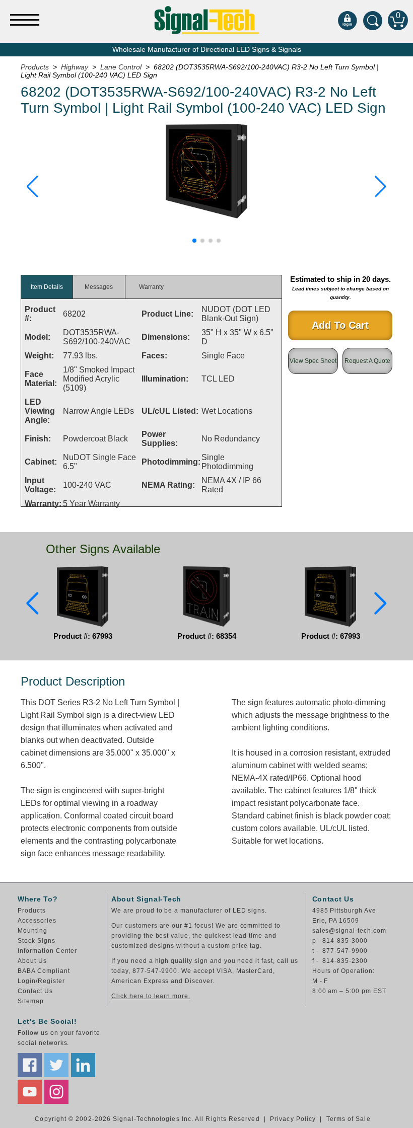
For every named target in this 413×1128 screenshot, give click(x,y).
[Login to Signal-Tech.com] (347, 20)
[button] (32, 187)
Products (32, 910)
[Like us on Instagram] (56, 1092)
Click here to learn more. (150, 996)
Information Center (47, 950)
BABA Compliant (44, 970)
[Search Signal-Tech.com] (373, 20)
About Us (32, 960)
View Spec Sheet (313, 360)
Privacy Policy (293, 1118)
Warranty (151, 286)
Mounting (32, 930)
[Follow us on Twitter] (56, 1065)
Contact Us (35, 991)
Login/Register (41, 981)
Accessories (37, 920)
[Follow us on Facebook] (30, 1065)
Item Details (47, 286)
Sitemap (31, 1001)
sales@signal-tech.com (349, 930)
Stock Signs (36, 940)
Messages (99, 286)
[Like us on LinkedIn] (83, 1065)
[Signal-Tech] (207, 20)
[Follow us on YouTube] (30, 1092)
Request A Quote (367, 360)
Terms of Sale (348, 1118)
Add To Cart (340, 325)
